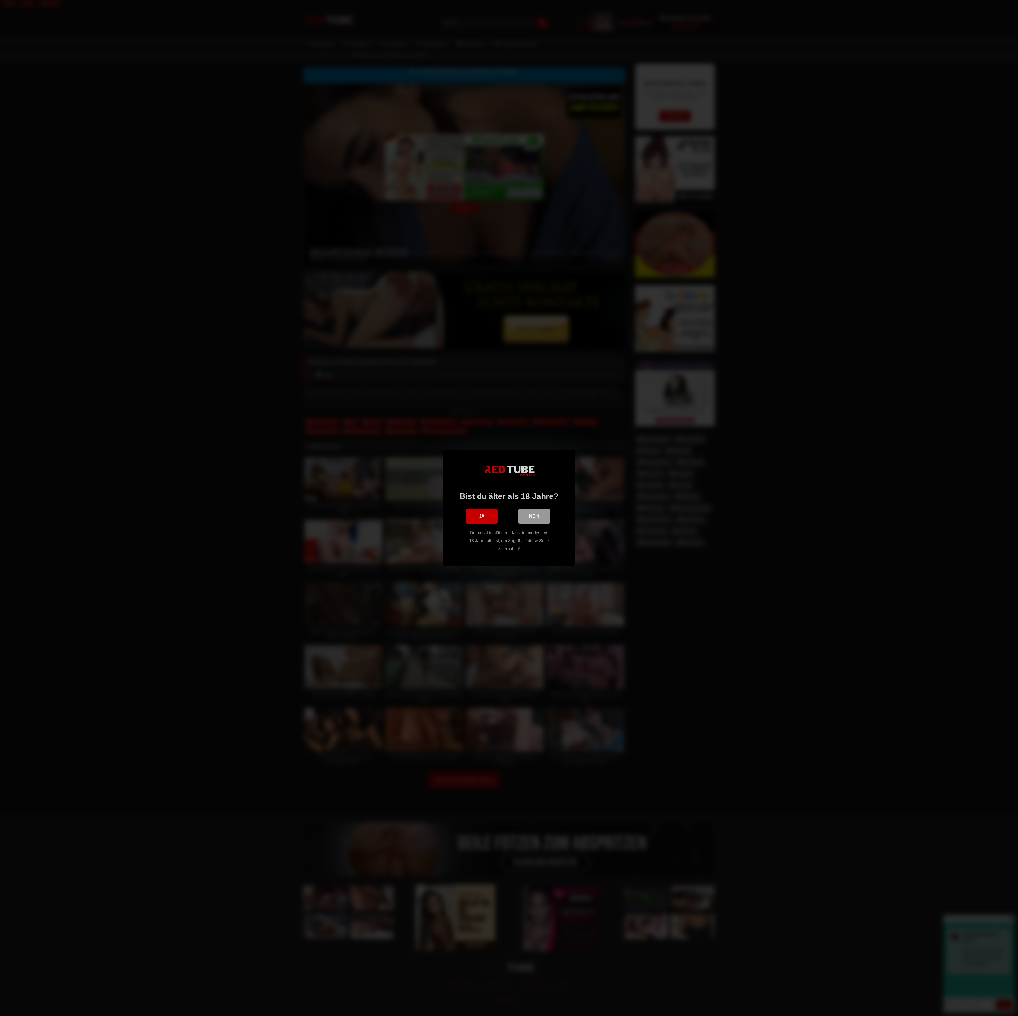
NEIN (534, 516)
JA (482, 516)
